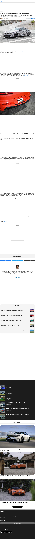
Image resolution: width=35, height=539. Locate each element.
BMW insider (21, 51)
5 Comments (33, 18)
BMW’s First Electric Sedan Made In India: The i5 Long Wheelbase (12, 310)
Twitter (18, 260)
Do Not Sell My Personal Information (28, 516)
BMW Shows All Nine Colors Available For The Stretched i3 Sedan (12, 315)
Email (30, 260)
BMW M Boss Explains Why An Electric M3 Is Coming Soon (15, 475)
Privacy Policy (14, 516)
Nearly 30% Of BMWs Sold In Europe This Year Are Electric (16, 402)
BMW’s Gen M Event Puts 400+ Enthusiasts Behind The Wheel (17, 385)
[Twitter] (16, 277)
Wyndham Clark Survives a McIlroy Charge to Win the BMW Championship (13, 330)
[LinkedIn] (19, 277)
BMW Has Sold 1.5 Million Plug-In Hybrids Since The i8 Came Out (17, 408)
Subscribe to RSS (2, 516)
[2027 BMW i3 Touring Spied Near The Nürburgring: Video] (32, 324)
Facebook (6, 260)
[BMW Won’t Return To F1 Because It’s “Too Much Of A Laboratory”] (2, 414)
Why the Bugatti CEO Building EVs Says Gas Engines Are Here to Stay (18, 396)
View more (17, 506)
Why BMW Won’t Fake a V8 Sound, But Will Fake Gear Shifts (15, 502)
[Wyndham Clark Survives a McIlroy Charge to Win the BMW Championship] (32, 329)
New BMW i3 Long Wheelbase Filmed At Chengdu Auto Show (11, 320)
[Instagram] (18, 277)
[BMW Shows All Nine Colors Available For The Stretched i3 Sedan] (32, 314)
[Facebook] (15, 277)
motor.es (5, 221)
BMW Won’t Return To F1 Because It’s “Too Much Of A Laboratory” (18, 414)
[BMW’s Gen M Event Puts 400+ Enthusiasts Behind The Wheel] (2, 385)
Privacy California (2, 517)
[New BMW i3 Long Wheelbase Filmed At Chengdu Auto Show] (32, 319)
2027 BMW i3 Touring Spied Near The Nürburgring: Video (10, 325)
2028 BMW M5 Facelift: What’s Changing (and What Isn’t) (15, 449)
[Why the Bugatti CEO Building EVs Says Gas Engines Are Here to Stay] (2, 396)
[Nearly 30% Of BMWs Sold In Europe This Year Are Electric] (2, 402)
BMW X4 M (26, 75)
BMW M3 (1, 11)
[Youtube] (5, 530)
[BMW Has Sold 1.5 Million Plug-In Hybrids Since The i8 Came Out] (2, 408)
